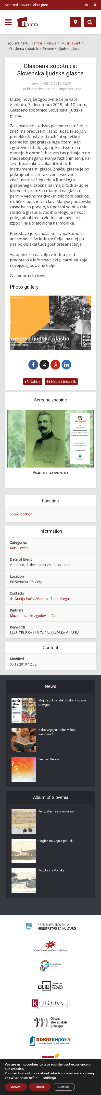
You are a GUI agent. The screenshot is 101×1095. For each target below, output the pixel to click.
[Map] (75, 22)
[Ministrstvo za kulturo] (50, 927)
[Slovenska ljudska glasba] (50, 323)
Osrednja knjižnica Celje (63, 89)
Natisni (34, 381)
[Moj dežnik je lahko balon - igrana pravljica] (24, 710)
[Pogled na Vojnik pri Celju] (24, 851)
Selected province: (27, 4)
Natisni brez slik (63, 381)
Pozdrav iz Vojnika (51, 870)
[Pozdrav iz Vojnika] (24, 880)
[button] (81, 448)
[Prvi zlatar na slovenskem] (24, 821)
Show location (21, 514)
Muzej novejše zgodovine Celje (34, 615)
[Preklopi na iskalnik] (90, 22)
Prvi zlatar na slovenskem (56, 811)
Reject (40, 1087)
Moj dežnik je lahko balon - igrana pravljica (62, 702)
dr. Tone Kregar (57, 598)
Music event (19, 547)
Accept (15, 1087)
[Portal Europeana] (50, 966)
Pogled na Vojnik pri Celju (56, 841)
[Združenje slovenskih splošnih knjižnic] (51, 1004)
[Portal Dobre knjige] (50, 1041)
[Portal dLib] (50, 986)
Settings (63, 1087)
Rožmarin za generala (50, 472)
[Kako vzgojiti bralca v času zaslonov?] (24, 740)
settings (49, 1078)
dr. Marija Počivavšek (26, 598)
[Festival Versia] (24, 769)
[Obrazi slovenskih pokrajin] (50, 1022)
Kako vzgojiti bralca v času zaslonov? (57, 732)
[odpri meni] (8, 22)
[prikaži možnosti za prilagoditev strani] (86, 4)
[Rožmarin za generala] (50, 438)
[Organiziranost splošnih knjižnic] (50, 946)
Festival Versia (48, 759)
